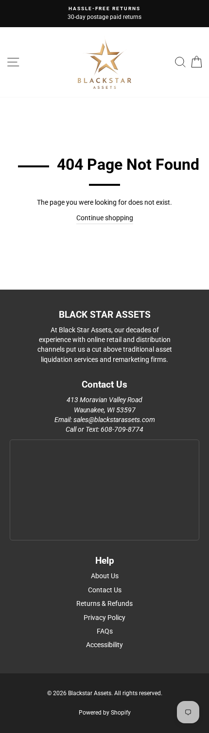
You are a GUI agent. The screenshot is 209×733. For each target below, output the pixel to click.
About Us (105, 576)
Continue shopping (104, 218)
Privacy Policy (104, 617)
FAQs (105, 631)
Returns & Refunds (104, 603)
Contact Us (105, 590)
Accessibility (104, 645)
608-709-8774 (122, 429)
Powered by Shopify (105, 712)
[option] (104, 13)
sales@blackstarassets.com (114, 420)
